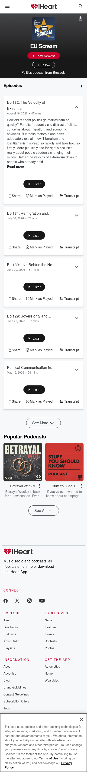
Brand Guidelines (14, 687)
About (7, 666)
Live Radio (10, 627)
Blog (6, 680)
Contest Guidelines (16, 694)
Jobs (6, 708)
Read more (15, 166)
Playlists (9, 648)
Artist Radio (11, 641)
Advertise (9, 673)
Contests (51, 641)
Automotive (52, 666)
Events (49, 634)
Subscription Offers (16, 701)
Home (49, 673)
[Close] (81, 720)
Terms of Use (48, 758)
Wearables (52, 680)
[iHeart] (44, 6)
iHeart (7, 620)
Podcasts (9, 634)
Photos (49, 648)
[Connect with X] (17, 600)
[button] (34, 184)
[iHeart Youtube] (42, 600)
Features (51, 627)
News (48, 620)
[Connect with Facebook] (5, 600)
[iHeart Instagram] (29, 600)
